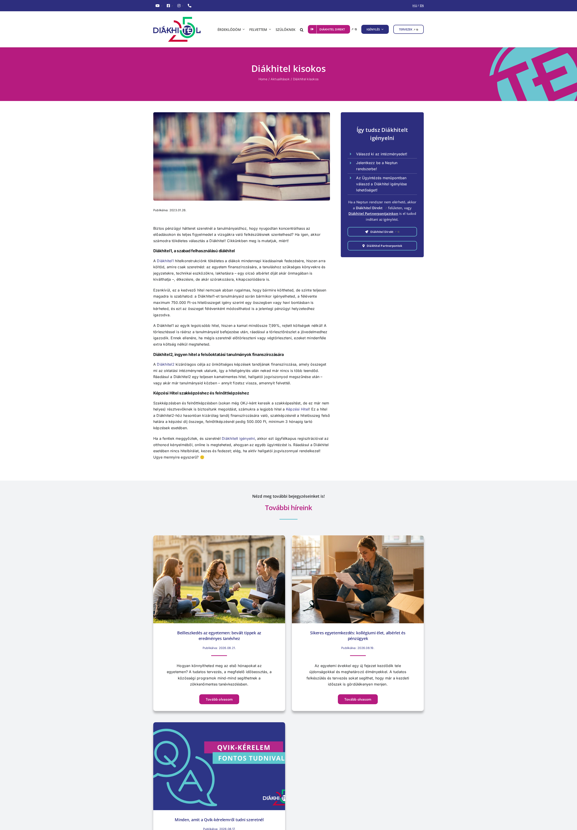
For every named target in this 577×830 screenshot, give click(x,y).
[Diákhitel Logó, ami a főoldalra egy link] (180, 29)
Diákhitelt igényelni (238, 438)
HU (414, 5)
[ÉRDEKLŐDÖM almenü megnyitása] (243, 29)
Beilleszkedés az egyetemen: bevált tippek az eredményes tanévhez (219, 635)
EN (422, 5)
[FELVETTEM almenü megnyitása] (269, 29)
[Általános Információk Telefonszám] (189, 5)
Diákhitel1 (165, 261)
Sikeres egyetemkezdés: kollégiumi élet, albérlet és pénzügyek (357, 635)
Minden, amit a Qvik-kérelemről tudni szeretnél (219, 819)
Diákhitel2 (165, 364)
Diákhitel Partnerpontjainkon (373, 213)
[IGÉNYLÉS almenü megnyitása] (382, 29)
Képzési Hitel (297, 409)
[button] (301, 29)
